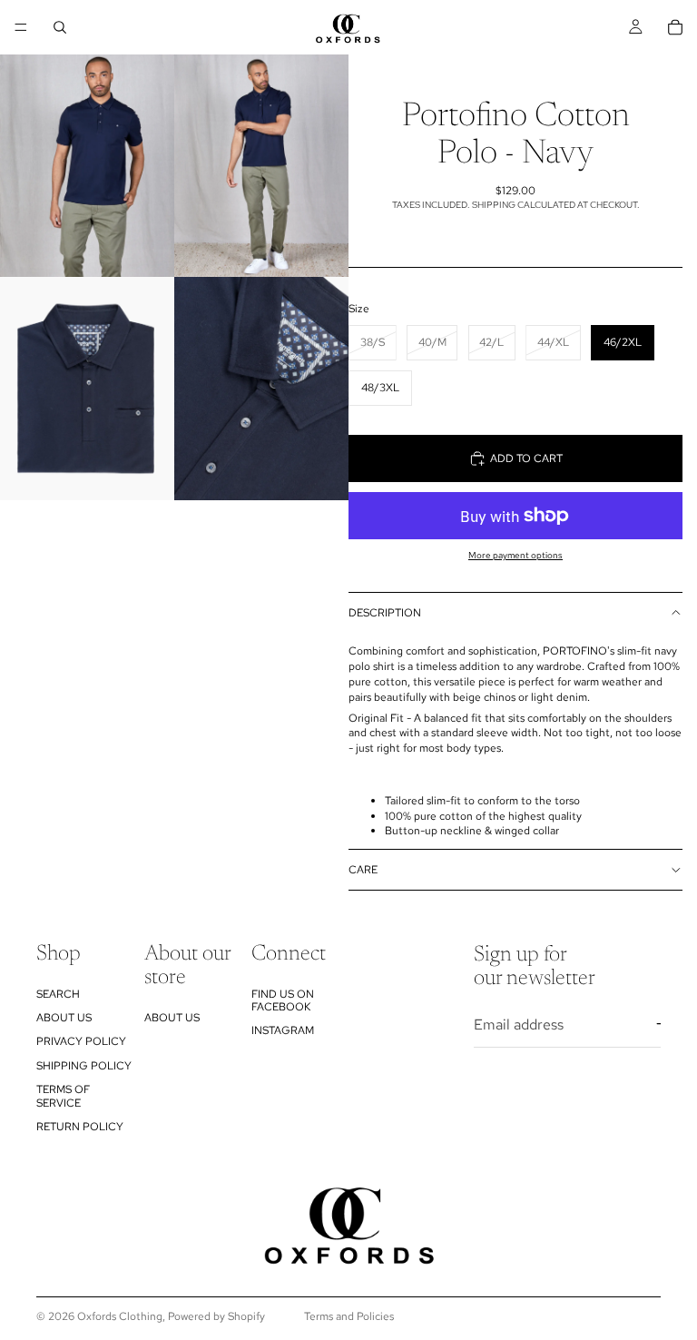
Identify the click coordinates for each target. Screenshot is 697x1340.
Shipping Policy (84, 1065)
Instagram (282, 1030)
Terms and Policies (349, 1316)
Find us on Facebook (282, 999)
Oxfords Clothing (119, 1316)
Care (363, 869)
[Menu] (21, 27)
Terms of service (63, 1095)
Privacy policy (81, 1041)
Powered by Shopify (216, 1316)
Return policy (79, 1126)
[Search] (60, 27)
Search (58, 993)
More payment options (515, 555)
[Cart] (675, 27)
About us (64, 1017)
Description (384, 613)
